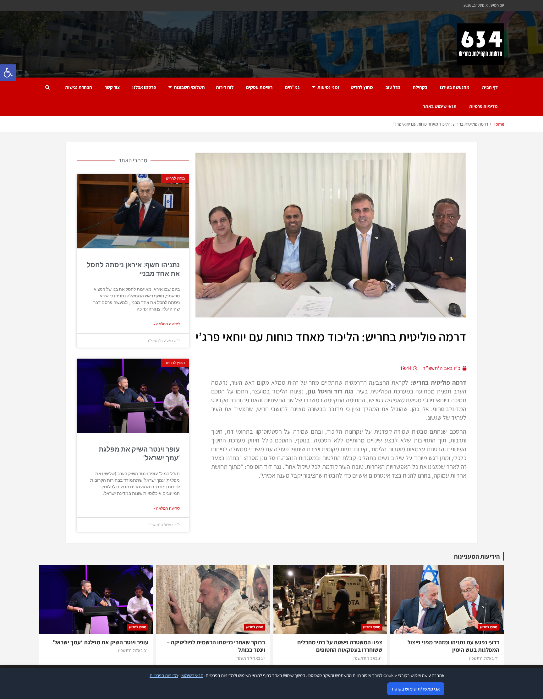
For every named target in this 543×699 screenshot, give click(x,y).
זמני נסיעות (328, 87)
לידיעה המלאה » (166, 324)
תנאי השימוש (192, 675)
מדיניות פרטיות (483, 106)
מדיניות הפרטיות (164, 675)
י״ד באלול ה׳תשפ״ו (484, 658)
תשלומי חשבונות (189, 87)
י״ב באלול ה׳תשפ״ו (133, 650)
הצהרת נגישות (78, 87)
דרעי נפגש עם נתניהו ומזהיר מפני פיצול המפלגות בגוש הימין (453, 646)
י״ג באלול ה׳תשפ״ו (367, 658)
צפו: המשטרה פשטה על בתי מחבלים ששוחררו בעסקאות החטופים (339, 646)
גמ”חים (292, 87)
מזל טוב (393, 87)
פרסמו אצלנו (144, 87)
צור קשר (112, 87)
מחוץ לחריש (362, 87)
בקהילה (420, 87)
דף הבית (490, 87)
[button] (8, 72)
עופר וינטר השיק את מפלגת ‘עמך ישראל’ (100, 642)
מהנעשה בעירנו (454, 87)
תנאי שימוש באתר (440, 106)
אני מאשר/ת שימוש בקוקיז (416, 689)
